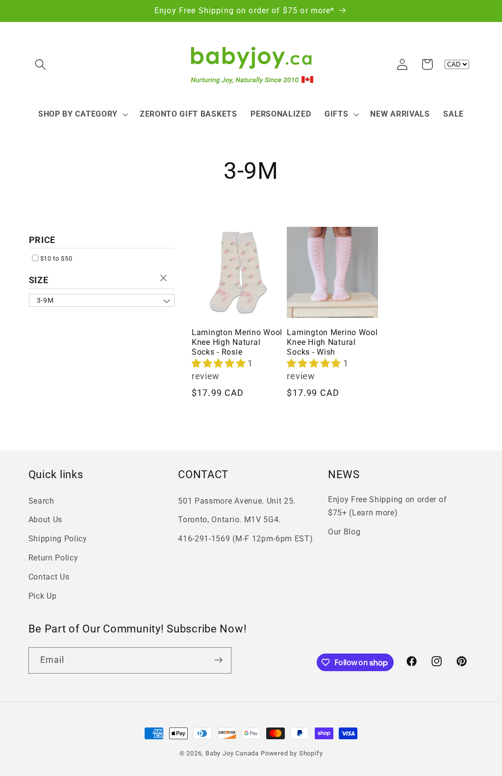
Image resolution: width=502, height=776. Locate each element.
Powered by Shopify (292, 753)
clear (165, 279)
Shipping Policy (57, 538)
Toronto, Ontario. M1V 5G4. (229, 519)
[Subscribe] (218, 660)
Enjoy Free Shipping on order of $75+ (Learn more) (387, 506)
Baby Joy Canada (232, 753)
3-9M (45, 300)
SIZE (39, 280)
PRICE (42, 240)
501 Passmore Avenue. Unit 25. (237, 501)
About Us (45, 519)
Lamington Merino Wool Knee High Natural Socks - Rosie (237, 342)
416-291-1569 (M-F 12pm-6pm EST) (245, 538)
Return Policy (53, 557)
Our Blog (344, 531)
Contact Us (49, 577)
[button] (40, 64)
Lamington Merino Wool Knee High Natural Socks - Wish (332, 342)
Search (41, 501)
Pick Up (42, 596)
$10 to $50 (56, 258)
